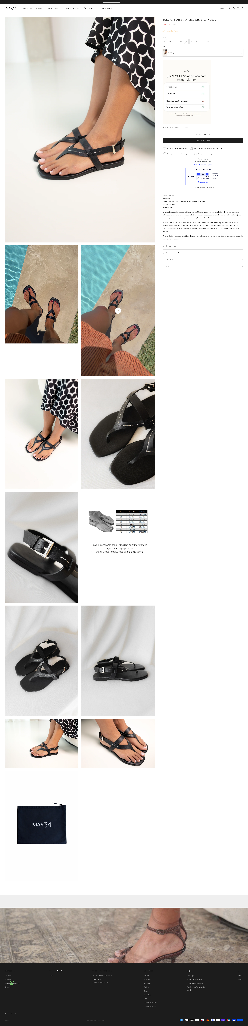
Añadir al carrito (203, 134)
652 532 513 (8, 979)
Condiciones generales (195, 983)
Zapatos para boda (150, 1002)
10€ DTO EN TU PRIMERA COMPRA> (175, 127)
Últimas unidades (91, 8)
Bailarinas (147, 979)
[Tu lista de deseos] (238, 8)
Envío (51, 976)
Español (222, 8)
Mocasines (147, 983)
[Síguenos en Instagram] (11, 1013)
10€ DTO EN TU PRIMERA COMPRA (111, 2)
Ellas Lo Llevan (108, 8)
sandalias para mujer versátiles (178, 236)
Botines (146, 987)
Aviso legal (190, 976)
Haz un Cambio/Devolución (102, 976)
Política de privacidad (194, 979)
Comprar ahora (203, 141)
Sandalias (147, 995)
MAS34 (240, 976)
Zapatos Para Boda (72, 8)
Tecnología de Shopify (99, 1020)
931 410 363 (8, 976)
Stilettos (146, 976)
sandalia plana (170, 212)
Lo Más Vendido (54, 8)
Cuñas (146, 999)
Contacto (8, 987)
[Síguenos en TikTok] (16, 1013)
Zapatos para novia (150, 1006)
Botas (146, 991)
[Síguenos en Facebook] (6, 1013)
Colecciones (27, 8)
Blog (240, 979)
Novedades (40, 8)
